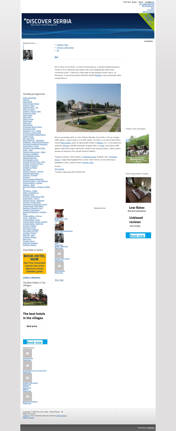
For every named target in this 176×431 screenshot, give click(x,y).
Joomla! (26, 416)
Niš (58, 51)
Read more (27, 360)
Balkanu (100, 143)
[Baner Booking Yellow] (34, 273)
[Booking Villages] (35, 344)
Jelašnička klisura (89, 157)
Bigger (134, 2)
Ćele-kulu (65, 146)
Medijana (98, 75)
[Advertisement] (36, 77)
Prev (57, 280)
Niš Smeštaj (59, 169)
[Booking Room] (138, 238)
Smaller (148, 2)
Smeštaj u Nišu (62, 45)
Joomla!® (150, 428)
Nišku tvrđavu (66, 143)
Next (61, 280)
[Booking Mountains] (137, 163)
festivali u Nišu (88, 163)
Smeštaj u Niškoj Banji (65, 48)
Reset (141, 2)
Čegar (24, 60)
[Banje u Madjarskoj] (31, 278)
